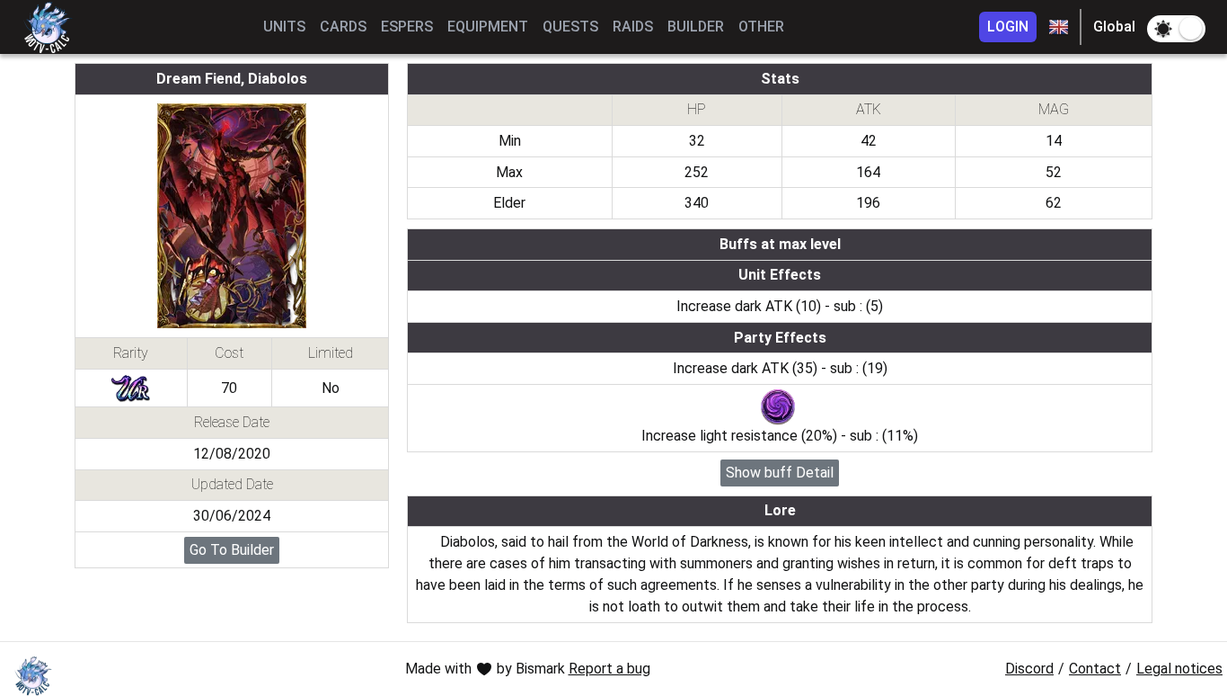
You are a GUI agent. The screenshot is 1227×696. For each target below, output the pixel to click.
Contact (1095, 668)
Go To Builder (232, 549)
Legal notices (1179, 668)
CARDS (343, 26)
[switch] (1176, 28)
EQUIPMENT (487, 26)
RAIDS (633, 26)
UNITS (284, 26)
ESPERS (407, 26)
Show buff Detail (780, 472)
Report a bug (609, 668)
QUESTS (570, 26)
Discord (1029, 668)
